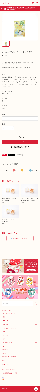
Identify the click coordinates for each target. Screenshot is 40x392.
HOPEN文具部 (7, 342)
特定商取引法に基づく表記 (9, 373)
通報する (19, 154)
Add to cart (20, 142)
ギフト (5, 339)
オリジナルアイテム (9, 313)
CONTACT (6, 364)
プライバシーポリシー (8, 369)
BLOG (4, 353)
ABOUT (5, 350)
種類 (3, 114)
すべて (6, 170)
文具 (4, 317)
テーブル (5, 324)
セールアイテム (7, 346)
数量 (3, 124)
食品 (4, 332)
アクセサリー (7, 335)
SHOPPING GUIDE (9, 357)
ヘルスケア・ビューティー (11, 328)
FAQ (3, 360)
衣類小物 (5, 321)
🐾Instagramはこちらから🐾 (20, 238)
